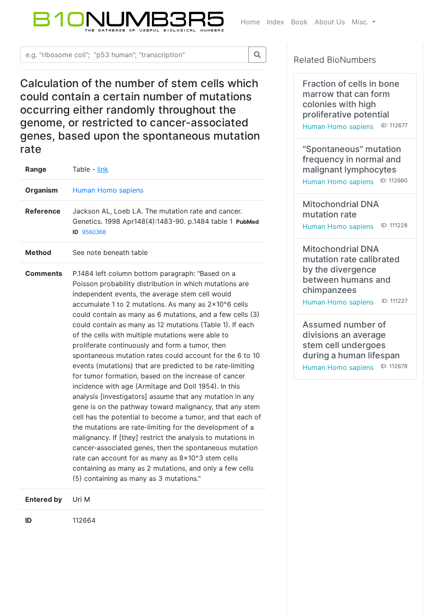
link (102, 169)
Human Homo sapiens (108, 190)
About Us (330, 22)
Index (275, 22)
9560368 (94, 231)
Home (250, 22)
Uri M (81, 499)
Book (299, 22)
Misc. (361, 22)
